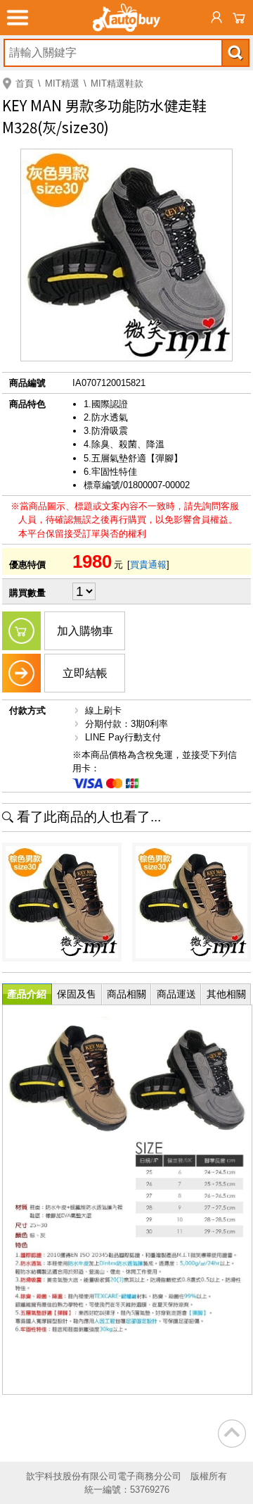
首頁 (24, 83)
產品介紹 (26, 994)
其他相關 (226, 994)
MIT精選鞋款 (117, 83)
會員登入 (216, 17)
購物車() (239, 17)
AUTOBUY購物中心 (126, 17)
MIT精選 (62, 83)
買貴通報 (148, 564)
